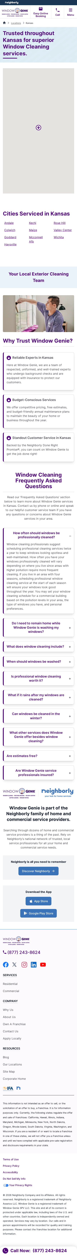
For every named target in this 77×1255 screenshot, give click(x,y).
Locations (16, 23)
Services (10, 975)
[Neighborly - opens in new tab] (18, 1088)
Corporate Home (14, 1078)
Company (10, 1001)
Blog (6, 1057)
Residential (10, 984)
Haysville (10, 244)
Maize (33, 230)
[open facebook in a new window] (6, 966)
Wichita (59, 237)
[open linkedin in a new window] (34, 966)
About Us (9, 1017)
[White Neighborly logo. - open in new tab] (11, 2)
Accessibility (10, 1172)
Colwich (9, 230)
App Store (40, 902)
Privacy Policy (11, 1165)
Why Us (8, 1010)
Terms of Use (11, 1159)
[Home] (4, 23)
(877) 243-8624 (23, 952)
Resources (11, 1048)
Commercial (11, 991)
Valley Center (63, 230)
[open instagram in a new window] (24, 966)
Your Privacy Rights (20, 1185)
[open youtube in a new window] (43, 966)
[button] (38, 128)
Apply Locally (12, 1038)
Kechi (32, 223)
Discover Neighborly (39, 872)
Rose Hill (60, 223)
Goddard (10, 237)
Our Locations (12, 1064)
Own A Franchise (14, 1024)
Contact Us (10, 1031)
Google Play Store (40, 914)
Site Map (9, 1071)
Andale (9, 223)
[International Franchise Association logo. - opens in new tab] (9, 1089)
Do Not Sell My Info (14, 1178)
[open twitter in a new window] (15, 966)
